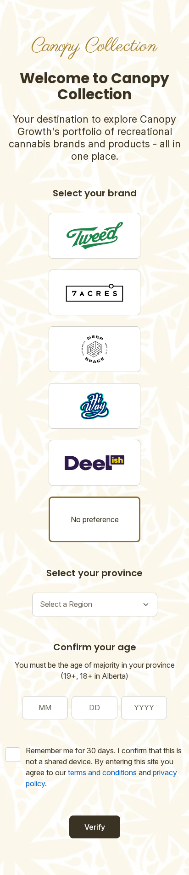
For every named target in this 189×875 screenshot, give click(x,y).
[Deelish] (94, 463)
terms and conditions (102, 772)
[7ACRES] (94, 292)
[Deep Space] (94, 349)
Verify (94, 827)
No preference (95, 519)
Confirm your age (94, 647)
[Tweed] (94, 236)
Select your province (94, 573)
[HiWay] (94, 406)
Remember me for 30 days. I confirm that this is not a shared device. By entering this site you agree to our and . (104, 767)
